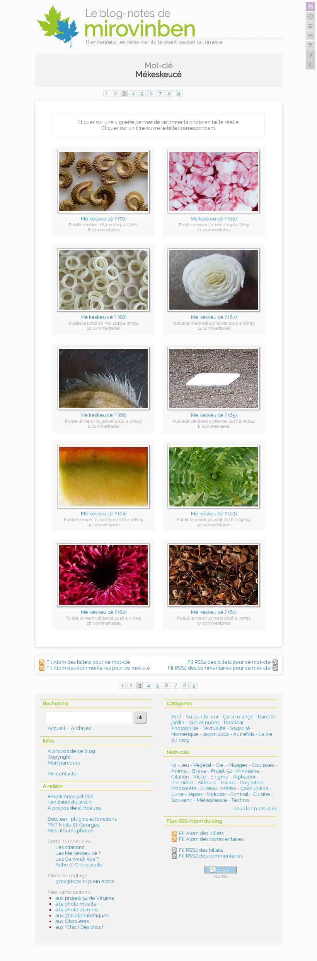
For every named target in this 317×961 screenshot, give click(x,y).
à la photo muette (76, 904)
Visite (199, 777)
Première (182, 782)
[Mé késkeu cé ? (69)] (213, 215)
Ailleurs (207, 782)
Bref (176, 717)
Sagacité (240, 728)
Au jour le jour (202, 717)
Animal (179, 771)
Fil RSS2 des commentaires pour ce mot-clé (219, 668)
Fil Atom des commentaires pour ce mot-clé (98, 668)
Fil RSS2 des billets (201, 850)
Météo (228, 788)
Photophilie (184, 728)
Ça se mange (238, 717)
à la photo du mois (76, 910)
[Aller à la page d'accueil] (310, 6)
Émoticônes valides (70, 796)
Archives (81, 728)
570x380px (68, 881)
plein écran (101, 881)
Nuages (238, 765)
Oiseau (209, 788)
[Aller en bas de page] (310, 45)
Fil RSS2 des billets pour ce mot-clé (229, 662)
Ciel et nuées (204, 722)
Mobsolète (183, 788)
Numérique (184, 734)
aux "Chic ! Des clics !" (80, 927)
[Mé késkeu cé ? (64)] (103, 510)
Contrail (239, 794)
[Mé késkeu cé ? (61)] (213, 609)
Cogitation (252, 782)
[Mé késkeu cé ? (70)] (103, 215)
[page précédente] (310, 64)
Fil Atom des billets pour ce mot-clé (88, 662)
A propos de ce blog (71, 751)
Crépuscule (88, 865)
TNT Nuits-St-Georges (73, 825)
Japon (195, 794)
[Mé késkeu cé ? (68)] (103, 314)
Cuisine (261, 794)
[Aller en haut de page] (310, 26)
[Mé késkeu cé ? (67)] (213, 314)
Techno (240, 800)
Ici (173, 765)
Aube (61, 865)
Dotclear (234, 722)
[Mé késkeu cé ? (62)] (103, 609)
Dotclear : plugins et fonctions (82, 819)
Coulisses (263, 765)
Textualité (214, 728)
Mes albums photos (70, 831)
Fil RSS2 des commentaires (211, 856)
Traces (227, 782)
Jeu (185, 765)
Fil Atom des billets (201, 833)
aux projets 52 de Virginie (84, 898)
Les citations (69, 847)
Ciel (220, 765)
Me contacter (63, 774)
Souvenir (182, 800)
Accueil (56, 728)
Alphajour (244, 777)
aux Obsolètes (72, 921)
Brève (199, 771)
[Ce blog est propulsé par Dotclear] (220, 869)
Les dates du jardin (70, 802)
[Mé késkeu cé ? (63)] (213, 510)
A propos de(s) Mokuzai (75, 808)
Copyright (59, 757)
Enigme (219, 777)
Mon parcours (64, 763)
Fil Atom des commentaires (211, 839)
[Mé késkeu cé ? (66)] (103, 412)
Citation (180, 777)
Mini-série (247, 771)
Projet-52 (221, 771)
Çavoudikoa (254, 788)
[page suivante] (310, 55)
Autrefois (243, 734)
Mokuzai (216, 794)
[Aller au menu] (310, 35)
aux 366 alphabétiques (82, 915)
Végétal (202, 765)
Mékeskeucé (212, 800)
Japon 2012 (216, 734)
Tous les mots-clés (255, 808)
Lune (177, 794)
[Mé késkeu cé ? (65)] (213, 412)
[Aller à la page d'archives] (310, 16)
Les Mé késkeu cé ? (78, 853)
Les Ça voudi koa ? (77, 859)
